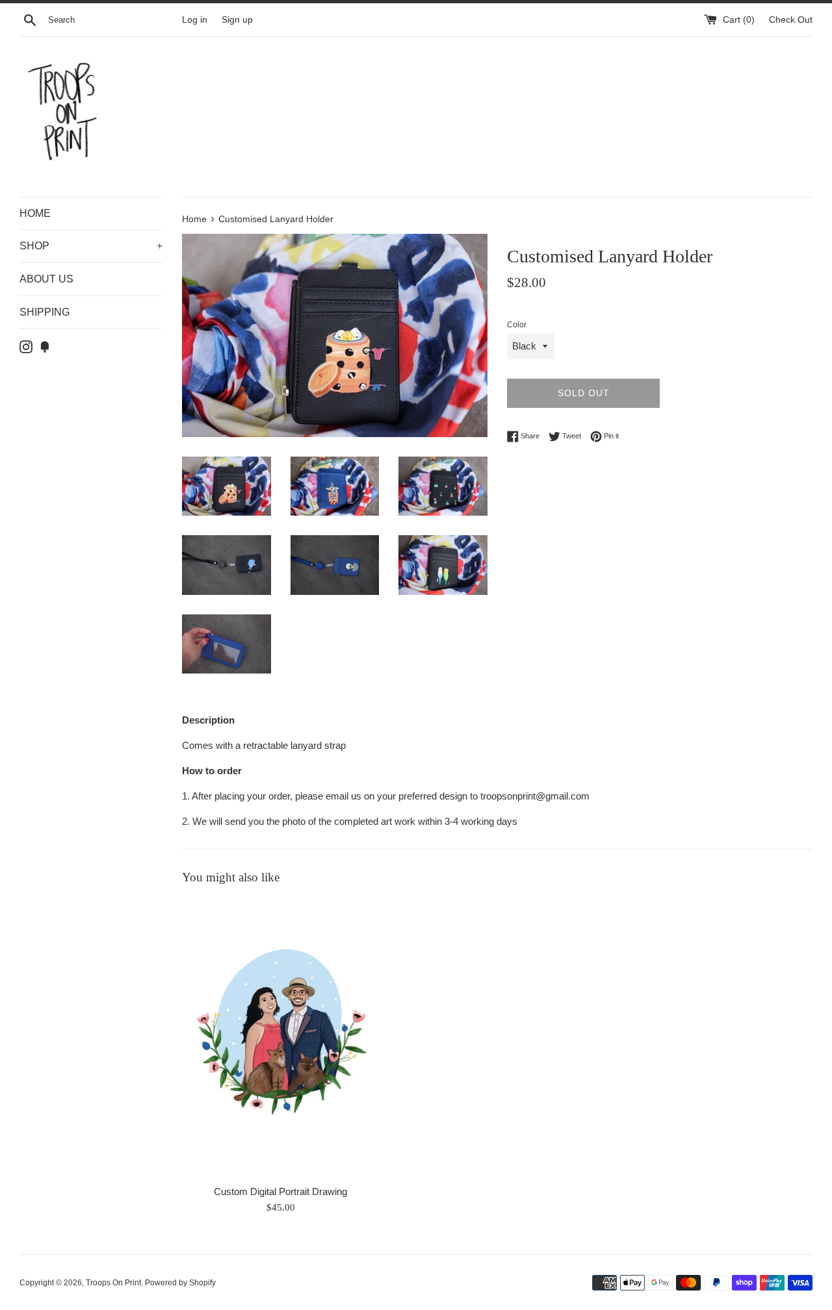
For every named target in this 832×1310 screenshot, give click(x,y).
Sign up (237, 20)
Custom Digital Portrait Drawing (280, 1191)
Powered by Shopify (180, 1282)
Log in (194, 20)
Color (516, 324)
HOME (35, 213)
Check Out (790, 20)
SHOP (91, 245)
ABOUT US (46, 278)
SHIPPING (45, 312)
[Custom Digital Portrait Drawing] (280, 1038)
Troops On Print (113, 1282)
